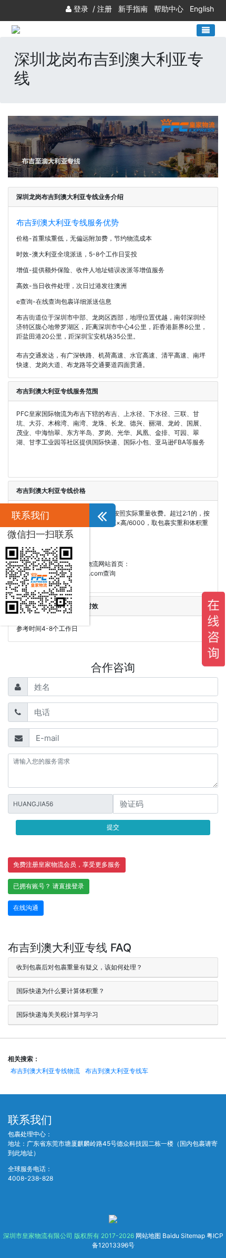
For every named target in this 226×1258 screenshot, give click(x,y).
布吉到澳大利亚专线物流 (45, 1071)
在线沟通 (25, 908)
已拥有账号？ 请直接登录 (48, 886)
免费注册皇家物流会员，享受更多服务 (66, 864)
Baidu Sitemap (183, 1236)
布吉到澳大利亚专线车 (116, 1071)
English (202, 8)
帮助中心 (168, 8)
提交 (113, 827)
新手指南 (133, 8)
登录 (81, 8)
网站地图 (148, 1236)
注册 (104, 8)
